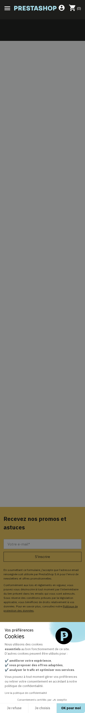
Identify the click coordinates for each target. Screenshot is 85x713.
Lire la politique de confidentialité (26, 693)
